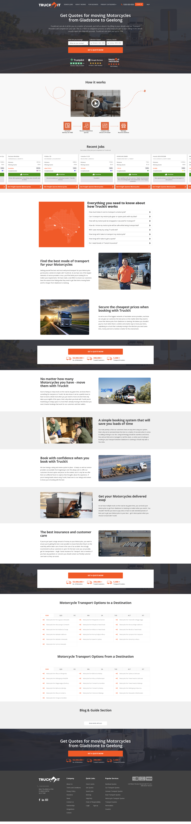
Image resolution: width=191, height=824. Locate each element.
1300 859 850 (128, 4)
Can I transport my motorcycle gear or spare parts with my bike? (113, 216)
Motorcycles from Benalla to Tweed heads (130, 629)
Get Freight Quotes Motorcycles (18, 187)
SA (102, 615)
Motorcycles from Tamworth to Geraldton (94, 683)
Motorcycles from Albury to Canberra (56, 693)
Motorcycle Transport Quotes (115, 798)
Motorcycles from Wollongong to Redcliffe (57, 678)
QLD (60, 615)
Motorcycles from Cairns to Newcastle (56, 644)
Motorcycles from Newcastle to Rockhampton (131, 693)
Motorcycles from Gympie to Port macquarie (131, 634)
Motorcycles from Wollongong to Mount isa (130, 688)
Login (88, 805)
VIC (75, 615)
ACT (129, 615)
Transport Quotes (111, 802)
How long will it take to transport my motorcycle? (107, 234)
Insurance (70, 795)
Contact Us (70, 802)
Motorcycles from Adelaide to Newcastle (56, 639)
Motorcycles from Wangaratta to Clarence (94, 620)
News (68, 798)
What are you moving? (75, 40)
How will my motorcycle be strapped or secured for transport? (112, 221)
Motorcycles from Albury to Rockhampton (94, 678)
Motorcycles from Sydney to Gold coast (129, 673)
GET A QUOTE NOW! (95, 50)
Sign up (95, 805)
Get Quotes (89, 788)
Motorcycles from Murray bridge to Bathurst (130, 625)
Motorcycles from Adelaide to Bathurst (56, 634)
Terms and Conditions (74, 788)
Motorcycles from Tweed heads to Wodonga (130, 683)
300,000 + (97, 358)
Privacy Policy (71, 791)
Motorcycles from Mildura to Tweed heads (94, 629)
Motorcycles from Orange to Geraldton (56, 698)
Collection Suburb (95, 40)
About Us (70, 784)
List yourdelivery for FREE (67, 131)
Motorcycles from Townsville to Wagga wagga (131, 620)
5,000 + (116, 358)
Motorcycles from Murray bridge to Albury (94, 634)
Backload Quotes (110, 784)
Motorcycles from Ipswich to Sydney (92, 639)
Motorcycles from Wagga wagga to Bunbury (57, 683)
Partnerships (71, 805)
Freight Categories (108, 4)
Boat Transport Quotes (112, 795)
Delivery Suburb (111, 40)
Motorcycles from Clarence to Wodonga (93, 693)
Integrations (70, 809)
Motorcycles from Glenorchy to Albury (129, 639)
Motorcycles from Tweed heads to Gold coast (131, 678)
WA (88, 615)
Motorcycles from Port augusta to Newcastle (57, 620)
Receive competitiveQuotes (86, 131)
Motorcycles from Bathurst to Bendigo (56, 688)
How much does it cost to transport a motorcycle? (107, 212)
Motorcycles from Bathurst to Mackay (92, 673)
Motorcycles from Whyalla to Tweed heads (94, 625)
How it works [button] (80, 4)
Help (148, 4)
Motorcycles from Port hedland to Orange (57, 629)
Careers (69, 813)
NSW (47, 615)
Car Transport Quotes (112, 788)
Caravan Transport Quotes (114, 791)
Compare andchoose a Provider (105, 131)
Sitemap (88, 795)
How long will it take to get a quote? (102, 239)
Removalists (109, 805)
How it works (90, 784)
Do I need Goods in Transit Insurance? (103, 243)
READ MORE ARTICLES (95, 723)
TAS (115, 615)
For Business (93, 4)
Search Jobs (68, 4)
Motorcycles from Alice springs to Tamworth (57, 625)
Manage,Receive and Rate (123, 131)
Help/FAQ (89, 798)
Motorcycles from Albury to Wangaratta (56, 673)
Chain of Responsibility (93, 802)
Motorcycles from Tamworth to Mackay (93, 688)
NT (143, 615)
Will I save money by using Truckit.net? (103, 230)
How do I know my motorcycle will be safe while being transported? (114, 225)
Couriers (108, 809)
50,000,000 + (78, 358)
